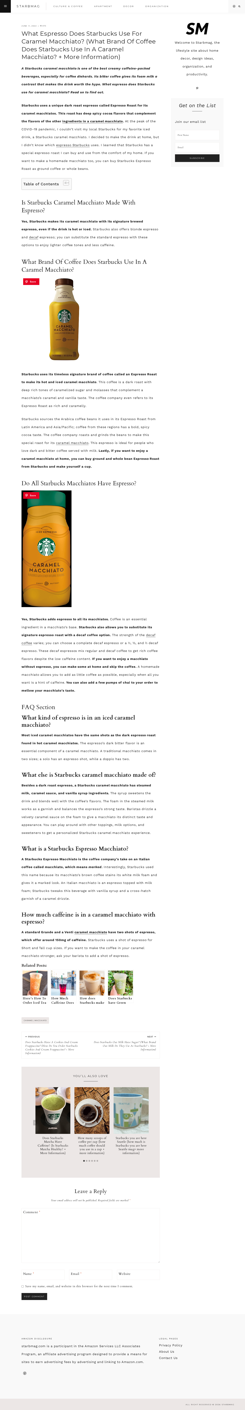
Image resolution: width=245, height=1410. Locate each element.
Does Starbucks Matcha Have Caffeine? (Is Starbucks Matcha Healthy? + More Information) (53, 1145)
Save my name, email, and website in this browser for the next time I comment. (79, 1286)
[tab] (84, 1161)
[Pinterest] (234, 6)
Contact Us (168, 1358)
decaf (33, 237)
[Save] (31, 281)
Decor (128, 6)
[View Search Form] (239, 6)
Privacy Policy (170, 1345)
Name (28, 1274)
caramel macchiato (72, 443)
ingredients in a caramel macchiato (92, 121)
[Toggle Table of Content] (64, 183)
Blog (43, 26)
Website (124, 1274)
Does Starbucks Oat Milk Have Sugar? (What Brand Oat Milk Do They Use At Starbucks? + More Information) (125, 1043)
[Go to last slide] (35, 1123)
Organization (157, 6)
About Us (166, 1352)
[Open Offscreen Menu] (5, 6)
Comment (31, 1212)
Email (76, 1274)
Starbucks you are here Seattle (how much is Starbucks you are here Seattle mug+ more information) (131, 1145)
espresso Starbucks (73, 145)
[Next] (146, 1123)
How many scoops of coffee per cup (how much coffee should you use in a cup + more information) (92, 1145)
